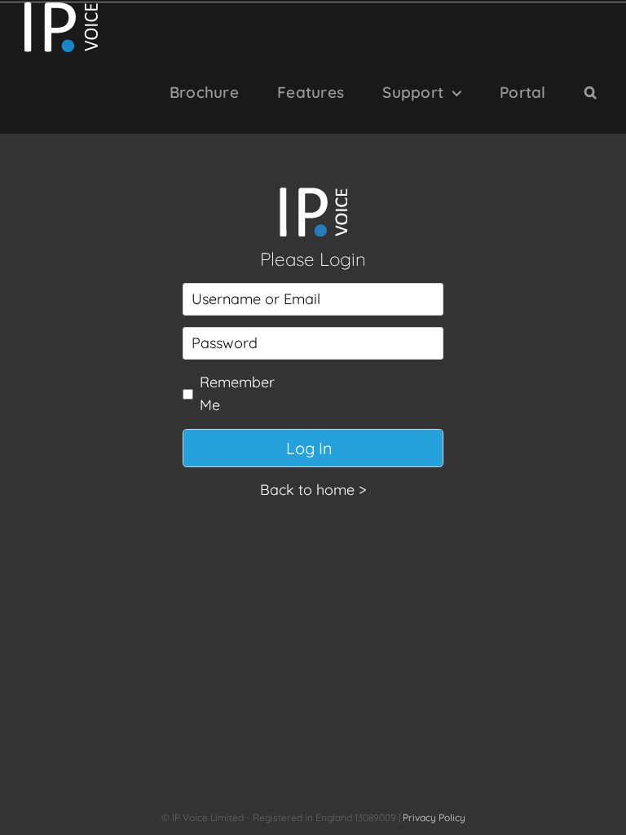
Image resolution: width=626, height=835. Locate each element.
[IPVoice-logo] (61, 9)
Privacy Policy (434, 817)
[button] (591, 93)
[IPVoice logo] (313, 194)
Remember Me (237, 394)
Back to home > (313, 489)
